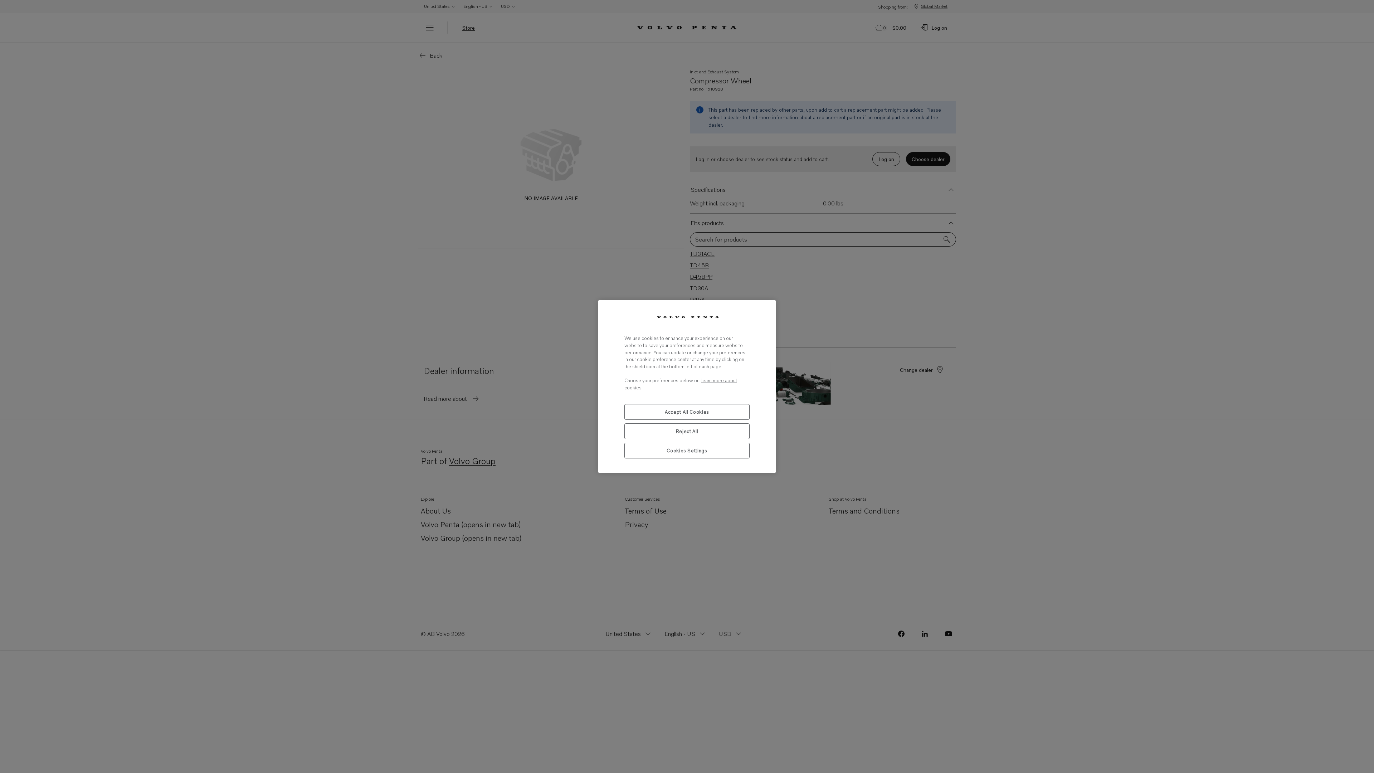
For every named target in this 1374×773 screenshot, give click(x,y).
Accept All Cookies (687, 412)
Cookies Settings (687, 450)
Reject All (687, 431)
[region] (687, 386)
